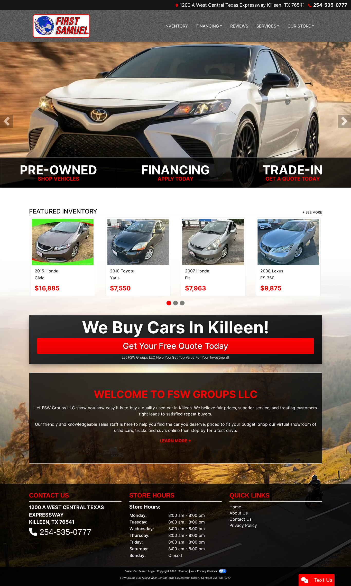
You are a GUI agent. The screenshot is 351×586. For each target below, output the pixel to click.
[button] (6, 121)
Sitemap (183, 551)
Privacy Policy (243, 506)
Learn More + (175, 421)
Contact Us (240, 499)
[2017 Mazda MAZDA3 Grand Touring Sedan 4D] (63, 230)
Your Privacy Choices (204, 551)
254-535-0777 (330, 5)
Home (235, 487)
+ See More (312, 213)
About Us (238, 493)
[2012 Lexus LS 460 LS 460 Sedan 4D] (213, 231)
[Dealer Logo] (61, 26)
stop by (198, 411)
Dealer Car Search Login (140, 551)
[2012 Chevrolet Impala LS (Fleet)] (288, 232)
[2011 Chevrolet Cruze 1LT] (137, 232)
